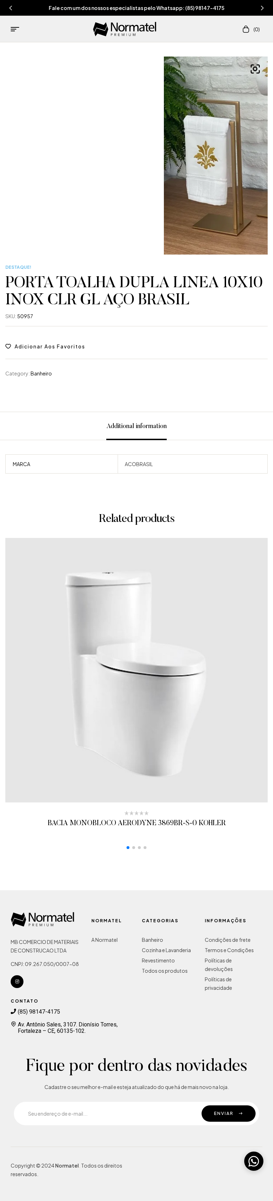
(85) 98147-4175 (39, 1011)
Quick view (146, 670)
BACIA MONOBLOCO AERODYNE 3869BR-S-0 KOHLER (137, 823)
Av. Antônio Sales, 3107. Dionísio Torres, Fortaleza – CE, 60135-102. (68, 1027)
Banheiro (41, 373)
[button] (128, 847)
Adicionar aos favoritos (50, 346)
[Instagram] (17, 981)
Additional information (136, 426)
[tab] (136, 426)
